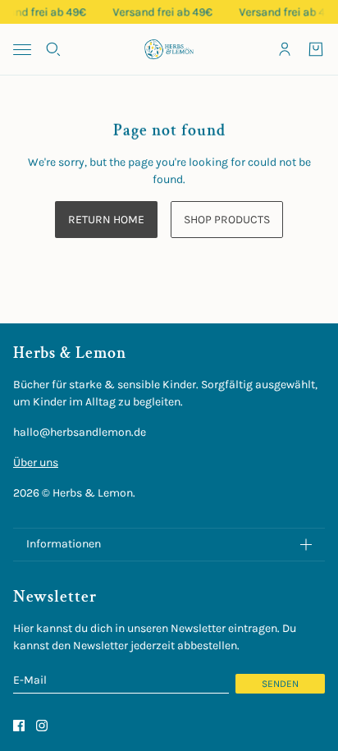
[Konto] (285, 49)
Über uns (35, 462)
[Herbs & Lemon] (169, 49)
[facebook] (19, 726)
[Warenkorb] (316, 49)
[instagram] (42, 726)
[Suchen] (53, 49)
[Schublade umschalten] (22, 49)
